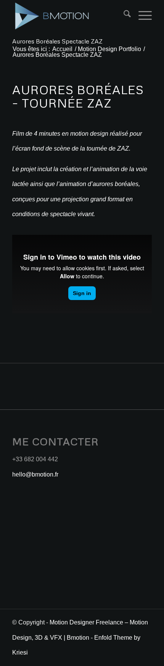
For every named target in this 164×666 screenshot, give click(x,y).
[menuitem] (123, 15)
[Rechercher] (123, 15)
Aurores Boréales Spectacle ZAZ (57, 41)
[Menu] (141, 15)
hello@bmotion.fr (35, 474)
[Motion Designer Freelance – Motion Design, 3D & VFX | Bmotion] (68, 15)
